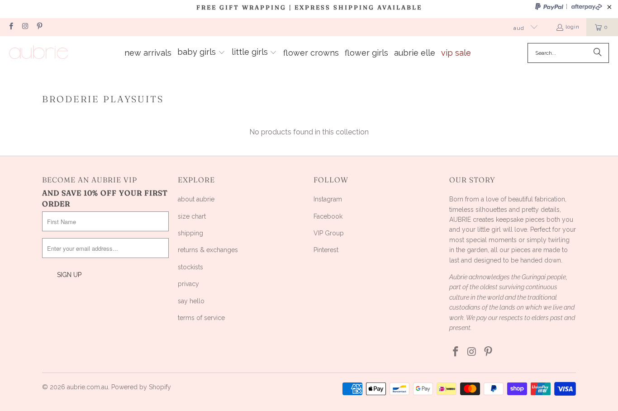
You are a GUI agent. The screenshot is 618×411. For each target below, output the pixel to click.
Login (573, 27)
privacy (188, 283)
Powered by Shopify (141, 387)
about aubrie (196, 199)
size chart (192, 216)
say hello (191, 301)
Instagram (328, 199)
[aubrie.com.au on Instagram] (25, 27)
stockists (190, 267)
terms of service (201, 317)
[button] (201, 53)
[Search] (597, 53)
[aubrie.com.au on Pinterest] (39, 27)
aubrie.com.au (87, 387)
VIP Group (329, 233)
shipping (190, 233)
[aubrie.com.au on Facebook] (10, 27)
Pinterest (326, 249)
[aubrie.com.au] (38, 52)
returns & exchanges (208, 249)
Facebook (328, 216)
